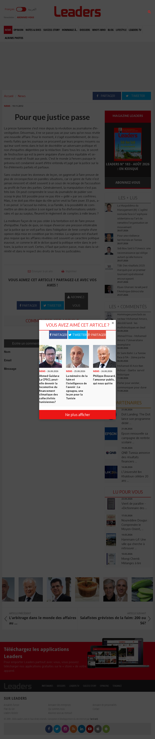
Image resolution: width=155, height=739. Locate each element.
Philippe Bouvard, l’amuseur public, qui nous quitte (104, 379)
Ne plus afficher (77, 414)
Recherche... (114, 12)
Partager (59, 334)
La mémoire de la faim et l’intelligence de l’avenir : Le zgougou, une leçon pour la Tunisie (76, 387)
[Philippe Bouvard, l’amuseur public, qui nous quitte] (104, 356)
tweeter (79, 334)
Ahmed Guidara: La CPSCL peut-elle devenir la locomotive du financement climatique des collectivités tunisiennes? (49, 389)
